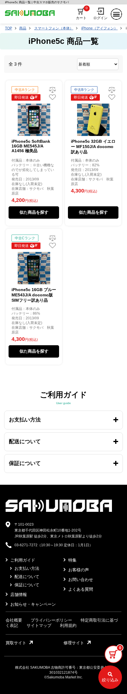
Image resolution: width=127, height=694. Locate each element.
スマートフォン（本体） (53, 28)
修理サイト (74, 642)
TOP (8, 28)
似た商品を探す (33, 212)
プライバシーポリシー (51, 620)
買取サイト (16, 642)
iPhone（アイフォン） (99, 28)
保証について (26, 584)
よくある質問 (80, 589)
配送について (26, 576)
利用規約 (68, 625)
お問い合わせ (80, 579)
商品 (22, 28)
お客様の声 (78, 569)
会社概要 (14, 620)
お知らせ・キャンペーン (32, 604)
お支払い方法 (26, 568)
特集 (71, 560)
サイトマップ (39, 625)
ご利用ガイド (22, 560)
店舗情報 (18, 594)
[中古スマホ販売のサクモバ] (59, 511)
